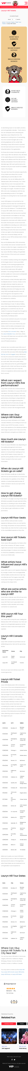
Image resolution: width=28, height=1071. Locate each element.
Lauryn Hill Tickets (17, 974)
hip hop (3, 354)
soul (7, 354)
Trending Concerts (8, 1023)
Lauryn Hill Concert (9, 972)
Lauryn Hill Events (19, 972)
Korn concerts (12, 331)
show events (14, 19)
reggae (13, 354)
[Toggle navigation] (26, 3)
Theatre (22, 1023)
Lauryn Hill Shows (5, 974)
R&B (25, 352)
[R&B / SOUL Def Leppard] (9, 1036)
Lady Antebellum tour (9, 334)
